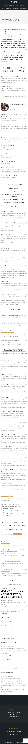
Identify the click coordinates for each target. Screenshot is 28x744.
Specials (8, 9)
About (5, 6)
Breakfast (11, 6)
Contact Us (22, 9)
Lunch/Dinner (20, 6)
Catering (15, 9)
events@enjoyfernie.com (14, 716)
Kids (3, 9)
